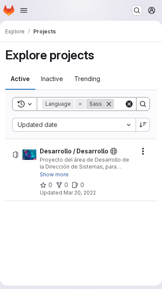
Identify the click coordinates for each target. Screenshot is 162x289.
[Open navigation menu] (24, 10)
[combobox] (74, 125)
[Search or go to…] (137, 10)
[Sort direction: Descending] (143, 125)
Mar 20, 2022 (80, 192)
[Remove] (109, 104)
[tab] (20, 79)
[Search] (143, 104)
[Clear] (129, 104)
